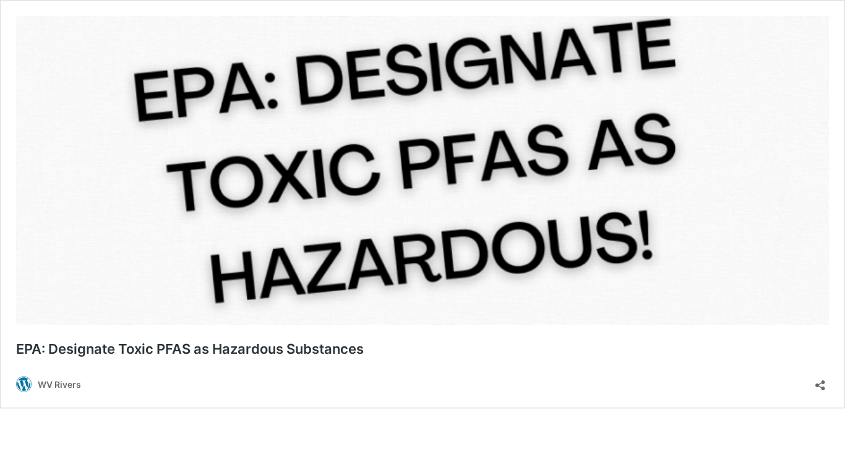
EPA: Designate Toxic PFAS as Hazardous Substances (190, 349)
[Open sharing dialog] (820, 381)
